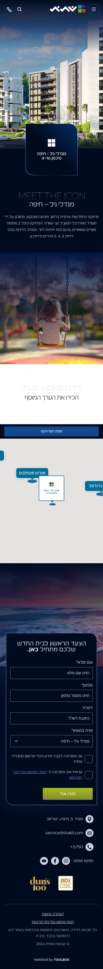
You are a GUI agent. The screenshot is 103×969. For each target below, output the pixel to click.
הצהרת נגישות (53, 914)
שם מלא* (84, 662)
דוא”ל (87, 708)
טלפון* (87, 685)
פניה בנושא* (82, 731)
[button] (51, 488)
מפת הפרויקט (51, 431)
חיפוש (19, 9)
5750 (76, 847)
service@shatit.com (64, 833)
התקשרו (9, 9)
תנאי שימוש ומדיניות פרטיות (53, 922)
